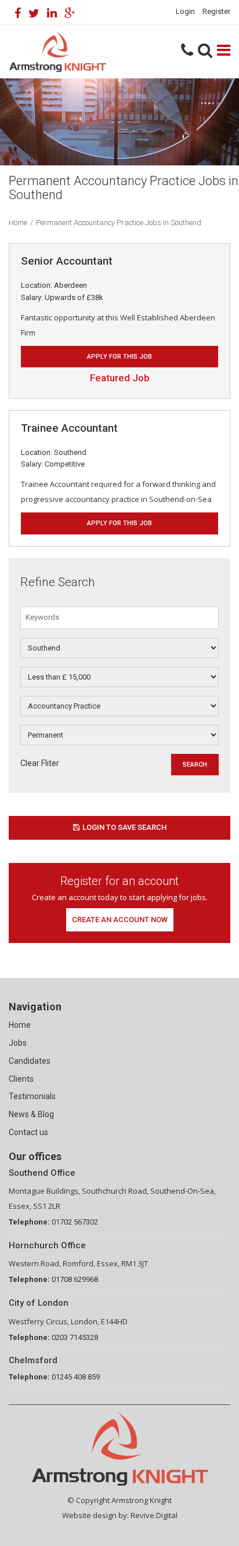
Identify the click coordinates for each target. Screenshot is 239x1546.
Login (185, 11)
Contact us (28, 1132)
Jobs (18, 1042)
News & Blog (31, 1114)
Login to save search (124, 827)
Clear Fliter (39, 763)
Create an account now (120, 919)
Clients (21, 1078)
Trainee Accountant (69, 428)
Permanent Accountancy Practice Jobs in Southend (118, 222)
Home (18, 222)
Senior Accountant (67, 261)
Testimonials (32, 1096)
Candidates (29, 1060)
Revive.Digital (154, 1515)
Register (216, 11)
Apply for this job (119, 356)
